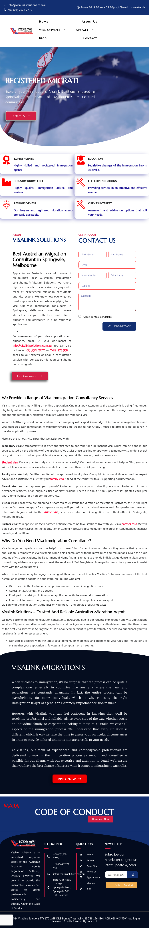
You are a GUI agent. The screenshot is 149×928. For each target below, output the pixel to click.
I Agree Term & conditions (97, 316)
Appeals (82, 30)
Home (43, 21)
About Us (89, 21)
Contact (90, 38)
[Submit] (132, 874)
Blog (43, 38)
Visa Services (49, 30)
